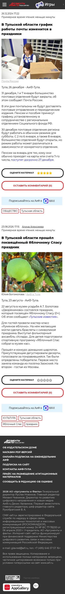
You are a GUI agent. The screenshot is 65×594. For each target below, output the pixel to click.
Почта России (10, 81)
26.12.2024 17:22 (10, 13)
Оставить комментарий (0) (32, 185)
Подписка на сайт (16, 464)
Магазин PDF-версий (17, 452)
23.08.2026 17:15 (10, 226)
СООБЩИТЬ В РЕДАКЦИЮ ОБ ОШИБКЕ (27, 481)
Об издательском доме (20, 447)
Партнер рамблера (31, 578)
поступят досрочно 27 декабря (32, 159)
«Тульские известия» (43, 316)
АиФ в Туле (33, 294)
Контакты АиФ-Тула (17, 469)
